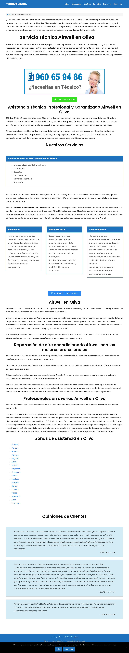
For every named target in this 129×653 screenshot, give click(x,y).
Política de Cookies (72, 637)
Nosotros (87, 4)
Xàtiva (14, 486)
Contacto (107, 4)
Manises (15, 479)
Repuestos (76, 4)
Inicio (67, 4)
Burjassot (15, 468)
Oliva (13, 499)
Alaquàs (15, 482)
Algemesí (15, 496)
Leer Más (69, 649)
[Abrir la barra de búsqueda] (121, 4)
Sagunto (15, 458)
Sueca (14, 493)
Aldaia (14, 475)
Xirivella (14, 489)
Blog (116, 4)
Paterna (15, 455)
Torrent (14, 448)
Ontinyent (15, 472)
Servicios (97, 4)
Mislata (14, 465)
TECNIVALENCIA (16, 4)
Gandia (14, 451)
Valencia (15, 444)
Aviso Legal (54, 637)
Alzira (13, 462)
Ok (58, 649)
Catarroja (15, 503)
